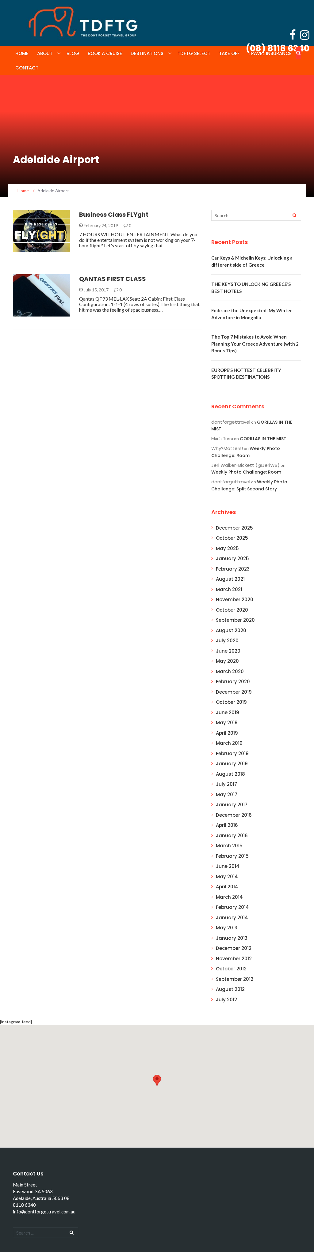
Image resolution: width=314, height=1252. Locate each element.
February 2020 (233, 681)
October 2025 (232, 538)
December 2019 (234, 692)
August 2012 (230, 989)
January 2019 (232, 763)
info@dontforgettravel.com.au (44, 1211)
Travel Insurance (270, 53)
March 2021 (229, 589)
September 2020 (235, 620)
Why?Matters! (227, 448)
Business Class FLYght (113, 214)
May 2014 (227, 876)
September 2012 (234, 979)
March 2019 (229, 743)
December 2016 (234, 815)
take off (229, 53)
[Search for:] (256, 215)
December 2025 (234, 528)
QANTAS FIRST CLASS (112, 279)
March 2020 (230, 671)
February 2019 (232, 753)
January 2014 (232, 917)
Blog (73, 53)
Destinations (147, 53)
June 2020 (228, 651)
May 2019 (227, 722)
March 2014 (229, 897)
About (44, 53)
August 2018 (230, 774)
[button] (157, 1080)
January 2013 (231, 938)
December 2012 (233, 948)
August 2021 (230, 579)
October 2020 (232, 610)
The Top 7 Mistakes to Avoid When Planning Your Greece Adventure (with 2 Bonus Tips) (255, 343)
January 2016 (232, 835)
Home (22, 53)
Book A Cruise (105, 53)
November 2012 (234, 958)
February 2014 (232, 907)
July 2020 (227, 640)
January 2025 (232, 558)
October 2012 (231, 968)
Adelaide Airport (40, 313)
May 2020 (227, 661)
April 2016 (227, 825)
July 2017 (226, 784)
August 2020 (231, 630)
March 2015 (229, 845)
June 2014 (227, 866)
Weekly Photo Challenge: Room (246, 472)
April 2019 (227, 733)
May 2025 (227, 548)
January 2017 (231, 804)
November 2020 (234, 599)
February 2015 (232, 856)
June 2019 (227, 712)
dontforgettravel (230, 422)
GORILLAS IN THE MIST (263, 439)
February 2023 (233, 569)
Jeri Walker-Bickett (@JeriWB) (245, 465)
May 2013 (226, 927)
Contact (26, 68)
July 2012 (226, 999)
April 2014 (227, 886)
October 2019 (231, 702)
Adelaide (30, 248)
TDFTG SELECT (194, 53)
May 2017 (226, 794)
